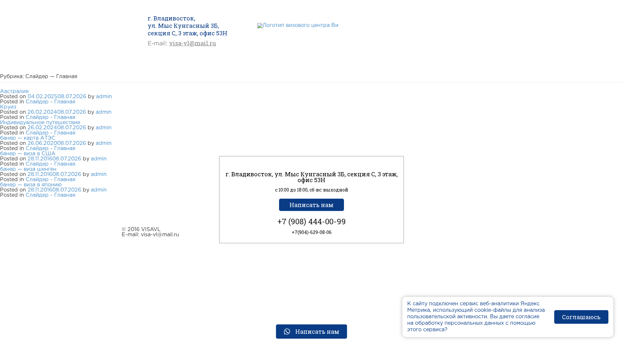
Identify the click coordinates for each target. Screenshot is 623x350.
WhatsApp (285, 35)
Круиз (8, 107)
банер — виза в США (27, 153)
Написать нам (311, 205)
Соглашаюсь (581, 317)
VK (309, 35)
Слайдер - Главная (50, 101)
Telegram (297, 35)
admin (104, 96)
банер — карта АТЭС (27, 138)
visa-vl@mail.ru (192, 43)
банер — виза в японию (31, 184)
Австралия (14, 91)
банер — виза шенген (28, 169)
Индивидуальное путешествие (40, 122)
